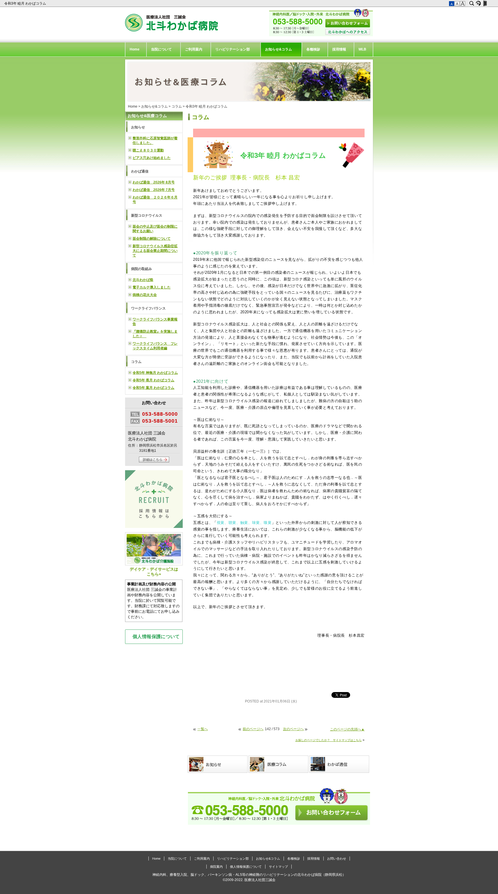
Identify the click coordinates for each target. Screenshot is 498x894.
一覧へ (202, 729)
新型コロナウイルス (146, 215)
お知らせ (138, 127)
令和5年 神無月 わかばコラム (155, 373)
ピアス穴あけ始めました (152, 158)
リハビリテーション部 (232, 49)
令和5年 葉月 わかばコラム (153, 388)
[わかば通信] (339, 764)
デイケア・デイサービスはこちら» (154, 571)
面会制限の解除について (152, 239)
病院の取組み (141, 269)
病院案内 (216, 866)
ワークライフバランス (148, 308)
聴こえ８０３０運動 (148, 150)
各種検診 (313, 49)
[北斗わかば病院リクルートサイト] (154, 499)
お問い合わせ (336, 858)
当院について (161, 49)
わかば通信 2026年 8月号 (154, 182)
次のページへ (293, 729)
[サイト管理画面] (485, 3)
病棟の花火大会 (145, 295)
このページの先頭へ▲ (347, 729)
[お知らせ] (218, 764)
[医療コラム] (278, 764)
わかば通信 (139, 171)
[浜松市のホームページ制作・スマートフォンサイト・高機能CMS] (478, 3)
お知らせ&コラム (278, 49)
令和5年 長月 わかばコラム (153, 380)
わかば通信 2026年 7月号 (154, 190)
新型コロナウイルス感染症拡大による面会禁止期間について (155, 250)
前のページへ (253, 729)
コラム (176, 106)
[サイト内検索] (471, 3)
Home (134, 49)
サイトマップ (278, 866)
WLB (362, 49)
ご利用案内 (193, 49)
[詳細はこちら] (154, 461)
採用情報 (339, 49)
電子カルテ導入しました (152, 287)
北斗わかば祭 (143, 280)
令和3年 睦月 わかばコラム (25, 3)
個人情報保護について (156, 636)
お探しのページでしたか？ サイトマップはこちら (328, 740)
